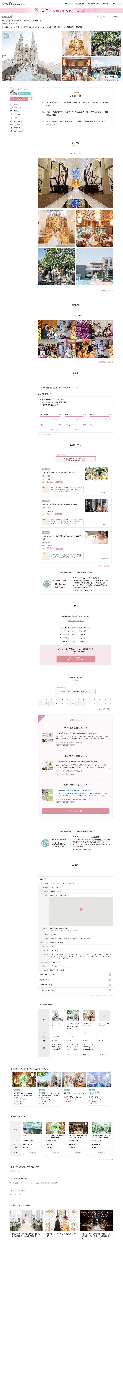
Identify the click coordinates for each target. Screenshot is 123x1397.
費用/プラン (18, 121)
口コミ (17, 114)
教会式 (52, 942)
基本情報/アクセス (19, 128)
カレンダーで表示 (104, 709)
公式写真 (17, 107)
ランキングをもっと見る (106, 1159)
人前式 (57, 942)
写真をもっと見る (107, 291)
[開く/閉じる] (110, 974)
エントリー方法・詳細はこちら (82, 590)
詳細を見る (55, 1153)
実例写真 (17, 111)
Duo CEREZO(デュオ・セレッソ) (88, 1024)
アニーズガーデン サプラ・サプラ (104, 1024)
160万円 (79, 27)
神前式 (62, 942)
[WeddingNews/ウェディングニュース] (11, 5)
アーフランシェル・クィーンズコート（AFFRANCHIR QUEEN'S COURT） (73, 1025)
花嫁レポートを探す (93, 4)
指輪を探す (68, 4)
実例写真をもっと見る (105, 362)
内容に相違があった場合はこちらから (102, 995)
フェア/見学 (18, 124)
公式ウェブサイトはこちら (58, 966)
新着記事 (105, 4)
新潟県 (4, 23)
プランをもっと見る (104, 566)
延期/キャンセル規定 (19, 131)
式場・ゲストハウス (13, 23)
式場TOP (16, 104)
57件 (10, 27)
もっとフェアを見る (76, 811)
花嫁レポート (17, 118)
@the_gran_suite (55, 962)
